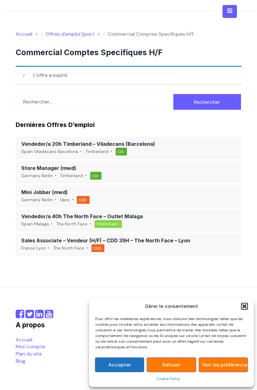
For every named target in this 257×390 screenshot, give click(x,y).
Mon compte (30, 346)
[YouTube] (49, 316)
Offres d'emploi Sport (70, 34)
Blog (20, 361)
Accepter (119, 364)
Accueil (24, 339)
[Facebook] (20, 316)
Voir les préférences (225, 364)
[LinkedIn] (39, 316)
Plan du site (29, 353)
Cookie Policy (168, 378)
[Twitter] (29, 316)
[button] (244, 306)
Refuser (171, 364)
